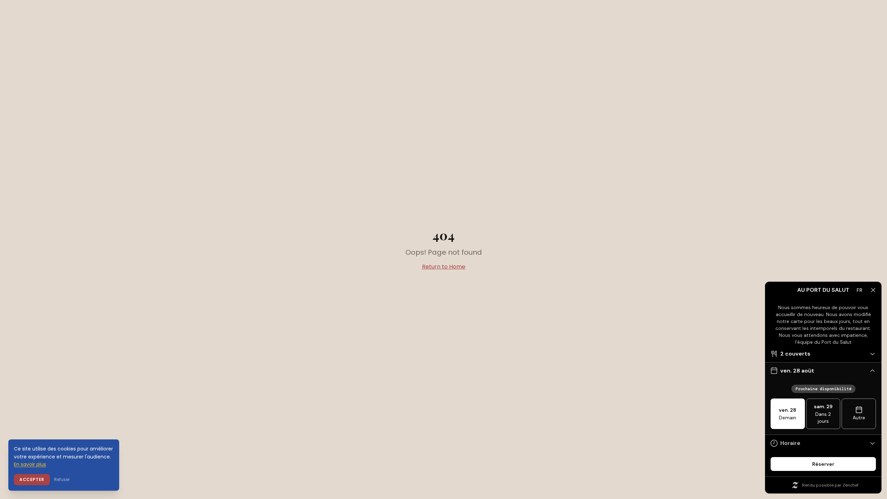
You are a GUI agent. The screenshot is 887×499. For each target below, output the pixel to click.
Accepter (31, 479)
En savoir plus (30, 464)
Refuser (62, 479)
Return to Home (443, 267)
